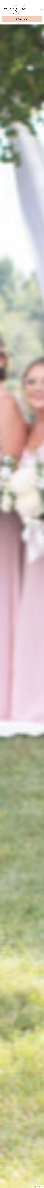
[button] (40, 9)
